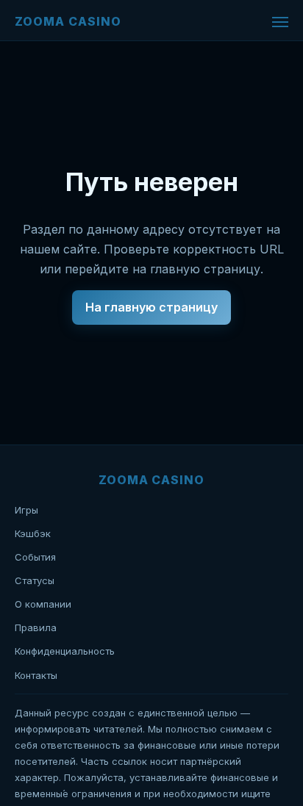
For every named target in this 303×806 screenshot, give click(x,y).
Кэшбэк (33, 533)
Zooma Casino (68, 21)
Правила (36, 627)
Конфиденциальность (65, 651)
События (35, 557)
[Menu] (280, 22)
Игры (26, 510)
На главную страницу (151, 307)
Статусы (34, 580)
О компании (43, 604)
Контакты (36, 675)
